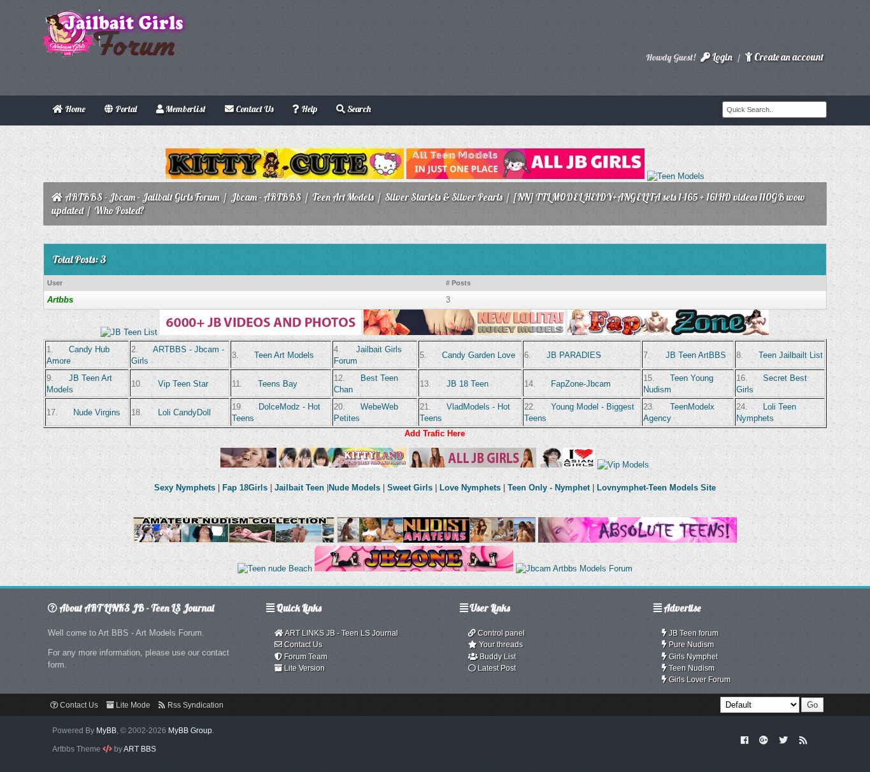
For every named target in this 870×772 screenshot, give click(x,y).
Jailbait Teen (299, 487)
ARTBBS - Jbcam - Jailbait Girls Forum (142, 197)
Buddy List (497, 656)
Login (721, 57)
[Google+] (763, 739)
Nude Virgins (96, 412)
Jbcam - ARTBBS (266, 197)
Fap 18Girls (244, 487)
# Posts (458, 283)
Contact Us (302, 644)
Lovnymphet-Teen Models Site (656, 487)
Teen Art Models (343, 197)
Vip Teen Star (183, 384)
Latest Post (496, 668)
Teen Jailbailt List (791, 355)
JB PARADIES (573, 355)
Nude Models (354, 487)
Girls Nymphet (692, 656)
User (54, 283)
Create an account (788, 57)
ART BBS (140, 749)
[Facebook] (744, 739)
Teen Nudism (691, 668)
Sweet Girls (409, 487)
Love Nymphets (470, 487)
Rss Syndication (195, 705)
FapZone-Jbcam (581, 384)
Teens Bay (277, 384)
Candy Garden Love (478, 355)
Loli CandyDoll (184, 412)
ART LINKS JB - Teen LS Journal (340, 633)
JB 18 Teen (467, 384)
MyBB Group (190, 730)
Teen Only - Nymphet (549, 487)
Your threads (500, 644)
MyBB (106, 730)
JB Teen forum (692, 633)
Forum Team (304, 656)
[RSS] (803, 739)
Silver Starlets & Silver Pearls (444, 197)
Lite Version (303, 668)
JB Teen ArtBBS (696, 355)
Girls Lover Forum (699, 679)
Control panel (500, 633)
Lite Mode (132, 705)
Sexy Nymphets (186, 487)
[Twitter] (783, 739)
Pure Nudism (690, 644)
